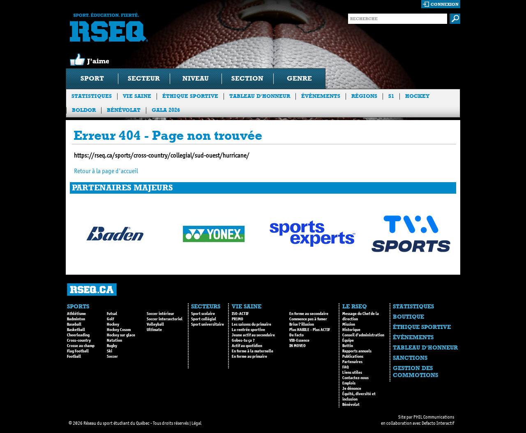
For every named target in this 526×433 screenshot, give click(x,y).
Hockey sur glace (121, 335)
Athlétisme (76, 313)
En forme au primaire (249, 356)
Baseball (74, 324)
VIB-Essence (299, 340)
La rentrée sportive (248, 329)
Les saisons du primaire (251, 324)
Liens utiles (352, 372)
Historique (351, 329)
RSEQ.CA (92, 289)
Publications (352, 356)
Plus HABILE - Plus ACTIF (309, 329)
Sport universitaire (207, 324)
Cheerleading (78, 335)
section (247, 78)
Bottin (347, 345)
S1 (391, 96)
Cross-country (79, 340)
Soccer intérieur (160, 313)
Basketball (76, 329)
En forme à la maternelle (252, 351)
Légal (196, 423)
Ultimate (154, 329)
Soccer (112, 356)
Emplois (348, 383)
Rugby (112, 345)
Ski (109, 351)
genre (299, 78)
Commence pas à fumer (308, 319)
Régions (364, 96)
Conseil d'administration (363, 335)
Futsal (112, 313)
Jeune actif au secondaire (253, 335)
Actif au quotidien (247, 345)
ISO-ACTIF (240, 313)
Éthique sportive (190, 96)
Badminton (76, 319)
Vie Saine (137, 96)
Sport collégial (203, 319)
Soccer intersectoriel (164, 319)
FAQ (345, 367)
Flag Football (78, 351)
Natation (114, 340)
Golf (110, 319)
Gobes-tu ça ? (243, 340)
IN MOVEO (297, 345)
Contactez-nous (355, 377)
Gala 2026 (166, 110)
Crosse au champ (81, 345)
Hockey (417, 96)
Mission (348, 324)
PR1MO (237, 319)
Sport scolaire (203, 313)
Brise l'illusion (301, 324)
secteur (144, 78)
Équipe (348, 340)
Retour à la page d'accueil (106, 171)
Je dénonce (351, 388)
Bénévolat (124, 110)
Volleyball (155, 324)
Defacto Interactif (438, 423)
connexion (445, 4)
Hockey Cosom (119, 329)
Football (74, 356)
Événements (320, 96)
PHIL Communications (433, 417)
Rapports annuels (356, 351)
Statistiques (92, 96)
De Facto (296, 335)
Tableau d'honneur (259, 96)
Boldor (84, 110)
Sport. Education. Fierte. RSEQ (109, 27)
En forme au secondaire (308, 313)
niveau (195, 78)
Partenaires (352, 361)
